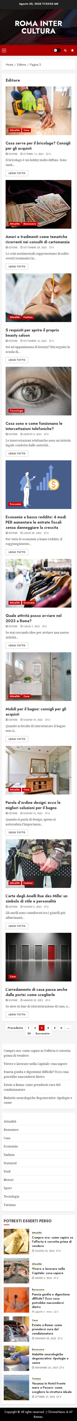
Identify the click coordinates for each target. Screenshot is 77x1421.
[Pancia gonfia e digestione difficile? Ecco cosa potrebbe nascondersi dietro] (16, 1300)
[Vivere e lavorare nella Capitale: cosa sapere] (16, 1270)
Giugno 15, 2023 (32, 813)
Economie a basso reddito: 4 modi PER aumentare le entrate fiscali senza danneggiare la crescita (36, 522)
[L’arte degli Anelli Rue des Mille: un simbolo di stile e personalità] (38, 863)
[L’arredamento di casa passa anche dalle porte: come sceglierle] (38, 957)
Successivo (43, 1033)
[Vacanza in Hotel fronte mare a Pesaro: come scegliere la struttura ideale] (16, 1387)
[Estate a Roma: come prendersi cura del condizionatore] (16, 1329)
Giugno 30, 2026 (45, 1251)
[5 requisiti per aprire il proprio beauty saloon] (38, 297)
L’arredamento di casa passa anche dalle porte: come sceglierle (36, 992)
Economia (15, 504)
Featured (10, 1163)
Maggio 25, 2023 (33, 1000)
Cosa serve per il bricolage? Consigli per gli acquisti (38, 146)
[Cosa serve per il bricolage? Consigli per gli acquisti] (38, 110)
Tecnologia (16, 410)
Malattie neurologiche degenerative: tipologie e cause (50, 1358)
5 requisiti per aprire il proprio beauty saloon (32, 332)
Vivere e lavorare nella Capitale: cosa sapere (35, 1064)
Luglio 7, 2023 (31, 626)
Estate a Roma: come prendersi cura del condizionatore (47, 1329)
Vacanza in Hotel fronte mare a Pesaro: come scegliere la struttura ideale (52, 1387)
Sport (8, 1188)
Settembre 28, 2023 (35, 247)
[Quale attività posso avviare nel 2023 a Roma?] (38, 583)
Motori (8, 1180)
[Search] (65, 50)
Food (7, 1171)
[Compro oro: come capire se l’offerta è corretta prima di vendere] (16, 1241)
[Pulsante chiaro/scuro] (57, 50)
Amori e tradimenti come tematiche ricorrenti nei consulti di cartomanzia (38, 239)
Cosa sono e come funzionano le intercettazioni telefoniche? (34, 426)
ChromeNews (56, 1412)
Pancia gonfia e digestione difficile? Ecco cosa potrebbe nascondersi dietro (51, 1300)
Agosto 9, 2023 (32, 434)
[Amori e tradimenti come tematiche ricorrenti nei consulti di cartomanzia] (38, 204)
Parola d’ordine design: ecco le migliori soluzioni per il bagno (33, 805)
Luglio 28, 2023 (32, 533)
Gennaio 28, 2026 (45, 1338)
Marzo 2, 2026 (43, 1278)
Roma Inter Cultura (38, 27)
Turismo (10, 1205)
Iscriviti (72, 50)
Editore (13, 154)
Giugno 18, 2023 (33, 720)
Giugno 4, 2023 (32, 906)
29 (29, 1033)
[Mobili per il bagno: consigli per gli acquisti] (38, 676)
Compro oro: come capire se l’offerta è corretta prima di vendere (52, 1241)
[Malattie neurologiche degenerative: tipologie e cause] (16, 1358)
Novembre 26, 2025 (46, 1367)
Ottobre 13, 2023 (33, 154)
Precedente (15, 1028)
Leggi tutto (17, 173)
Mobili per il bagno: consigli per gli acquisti (36, 711)
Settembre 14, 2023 (35, 341)
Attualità (15, 130)
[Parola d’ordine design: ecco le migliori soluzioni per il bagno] (38, 770)
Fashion (28, 317)
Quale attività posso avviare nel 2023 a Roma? (33, 618)
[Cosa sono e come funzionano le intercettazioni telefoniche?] (38, 391)
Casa (26, 130)
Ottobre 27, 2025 (45, 1397)
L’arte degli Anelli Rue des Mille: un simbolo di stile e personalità (36, 898)
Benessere (30, 223)
